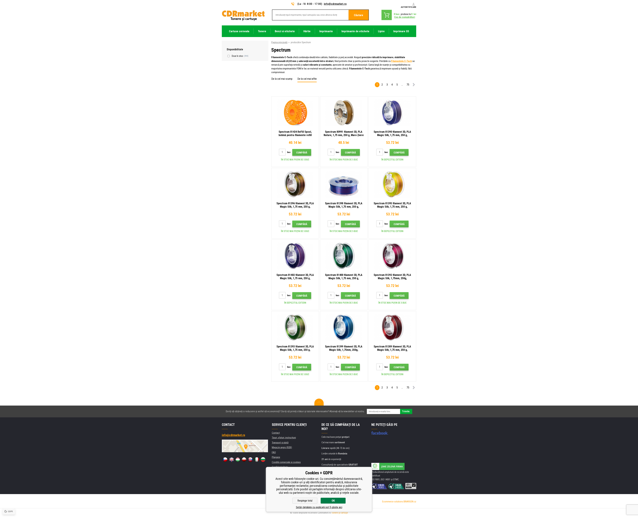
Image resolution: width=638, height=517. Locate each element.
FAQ (274, 452)
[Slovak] (250, 459)
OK (333, 500)
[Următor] (413, 85)
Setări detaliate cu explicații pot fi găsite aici (319, 507)
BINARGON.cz (410, 501)
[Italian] (256, 459)
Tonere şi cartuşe (339, 512)
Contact (276, 432)
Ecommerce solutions (392, 501)
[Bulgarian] (263, 459)
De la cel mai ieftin (307, 78)
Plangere (276, 457)
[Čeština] (225, 459)
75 (408, 84)
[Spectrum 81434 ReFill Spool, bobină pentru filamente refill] (295, 112)
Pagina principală (279, 42)
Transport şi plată (280, 442)
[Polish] (244, 459)
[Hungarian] (237, 459)
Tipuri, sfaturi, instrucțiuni (284, 437)
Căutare (358, 15)
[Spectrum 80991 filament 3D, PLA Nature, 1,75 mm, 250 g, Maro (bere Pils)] (343, 112)
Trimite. (406, 411)
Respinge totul (304, 500)
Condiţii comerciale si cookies (286, 462)
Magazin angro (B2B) (282, 447)
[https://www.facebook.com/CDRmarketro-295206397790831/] (379, 433)
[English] (231, 459)
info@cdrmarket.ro (335, 3)
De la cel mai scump (281, 78)
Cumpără (301, 152)
